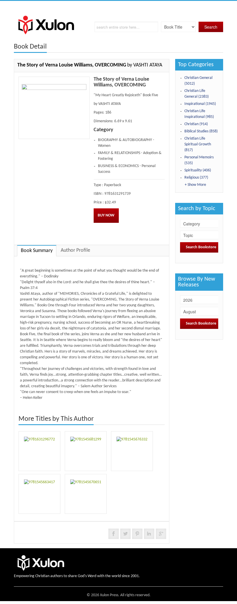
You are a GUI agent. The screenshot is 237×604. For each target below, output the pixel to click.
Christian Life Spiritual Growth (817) (197, 144)
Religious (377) (196, 177)
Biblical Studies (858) (201, 131)
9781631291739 (117, 194)
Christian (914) (196, 124)
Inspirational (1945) (200, 104)
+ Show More (195, 185)
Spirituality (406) (197, 170)
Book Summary (37, 250)
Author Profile (75, 250)
